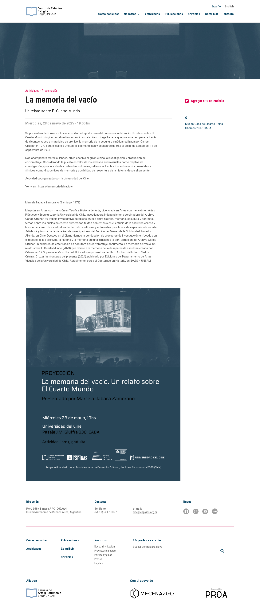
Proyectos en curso (105, 550)
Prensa (98, 559)
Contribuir (211, 14)
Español (217, 6)
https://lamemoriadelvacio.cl (55, 186)
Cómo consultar (108, 14)
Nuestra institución (104, 546)
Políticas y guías (103, 554)
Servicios (194, 14)
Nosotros (100, 540)
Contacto (228, 14)
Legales (98, 563)
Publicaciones (174, 14)
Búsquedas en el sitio (147, 540)
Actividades (152, 14)
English (229, 6)
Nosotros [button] (130, 14)
